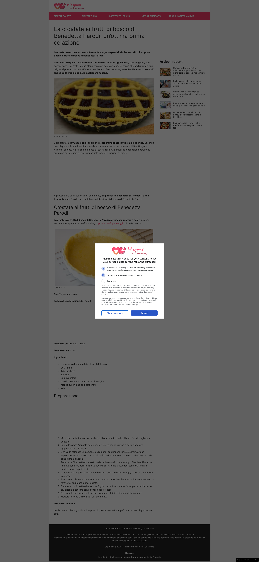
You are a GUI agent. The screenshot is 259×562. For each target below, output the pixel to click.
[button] (129, 281)
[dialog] (129, 281)
